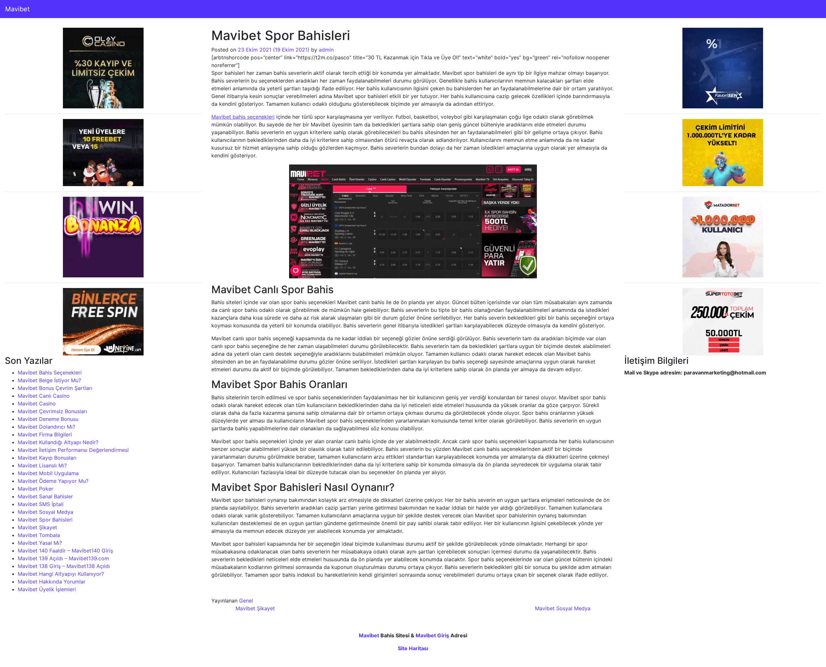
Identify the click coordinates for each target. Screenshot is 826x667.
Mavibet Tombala (39, 535)
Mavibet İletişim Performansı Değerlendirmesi (73, 450)
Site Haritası (413, 648)
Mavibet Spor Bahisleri (45, 519)
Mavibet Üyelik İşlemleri (47, 589)
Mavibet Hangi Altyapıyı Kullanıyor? (61, 574)
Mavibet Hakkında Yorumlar (52, 581)
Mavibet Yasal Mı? (40, 543)
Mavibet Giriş (432, 635)
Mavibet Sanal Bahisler (45, 496)
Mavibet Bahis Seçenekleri (50, 372)
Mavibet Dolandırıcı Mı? (46, 426)
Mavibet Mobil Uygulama (48, 473)
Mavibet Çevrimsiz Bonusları (52, 411)
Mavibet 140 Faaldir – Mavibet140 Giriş (65, 550)
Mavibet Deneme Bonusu (48, 419)
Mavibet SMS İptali (41, 504)
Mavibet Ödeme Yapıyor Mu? (53, 481)
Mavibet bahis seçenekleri (243, 117)
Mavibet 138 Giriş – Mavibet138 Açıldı (64, 566)
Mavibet (17, 9)
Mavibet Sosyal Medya (45, 512)
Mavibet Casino (37, 403)
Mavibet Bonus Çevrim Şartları (55, 388)
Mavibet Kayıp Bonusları (47, 457)
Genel (246, 600)
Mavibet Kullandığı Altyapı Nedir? (58, 442)
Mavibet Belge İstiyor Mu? (49, 380)
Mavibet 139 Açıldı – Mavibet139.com (63, 558)
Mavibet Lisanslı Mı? (42, 465)
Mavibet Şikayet (37, 527)
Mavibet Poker (35, 488)
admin (326, 49)
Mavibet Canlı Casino (44, 396)
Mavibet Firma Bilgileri (45, 434)
